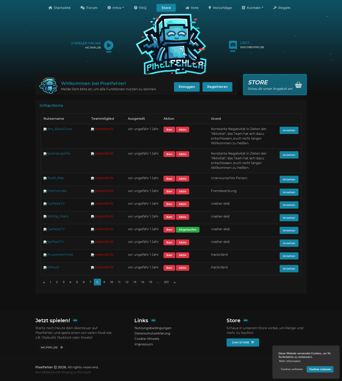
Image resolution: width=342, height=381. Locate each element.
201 (166, 282)
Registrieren (217, 87)
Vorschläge (222, 8)
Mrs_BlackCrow (60, 129)
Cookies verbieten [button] (292, 369)
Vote (194, 8)
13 (134, 282)
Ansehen (289, 130)
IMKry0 (53, 267)
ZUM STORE (241, 342)
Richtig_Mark (58, 216)
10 (111, 282)
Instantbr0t (104, 129)
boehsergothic (59, 153)
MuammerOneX (60, 255)
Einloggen (187, 87)
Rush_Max (56, 178)
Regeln (284, 8)
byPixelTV (56, 242)
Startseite (62, 8)
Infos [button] (116, 8)
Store (166, 8)
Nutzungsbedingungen (152, 328)
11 (119, 282)
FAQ (142, 8)
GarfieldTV (56, 203)
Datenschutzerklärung (152, 333)
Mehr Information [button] (290, 361)
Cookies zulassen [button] (320, 369)
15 (150, 282)
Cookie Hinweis (146, 339)
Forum (91, 8)
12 (126, 282)
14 (142, 282)
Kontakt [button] (253, 8)
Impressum (143, 344)
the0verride (57, 191)
